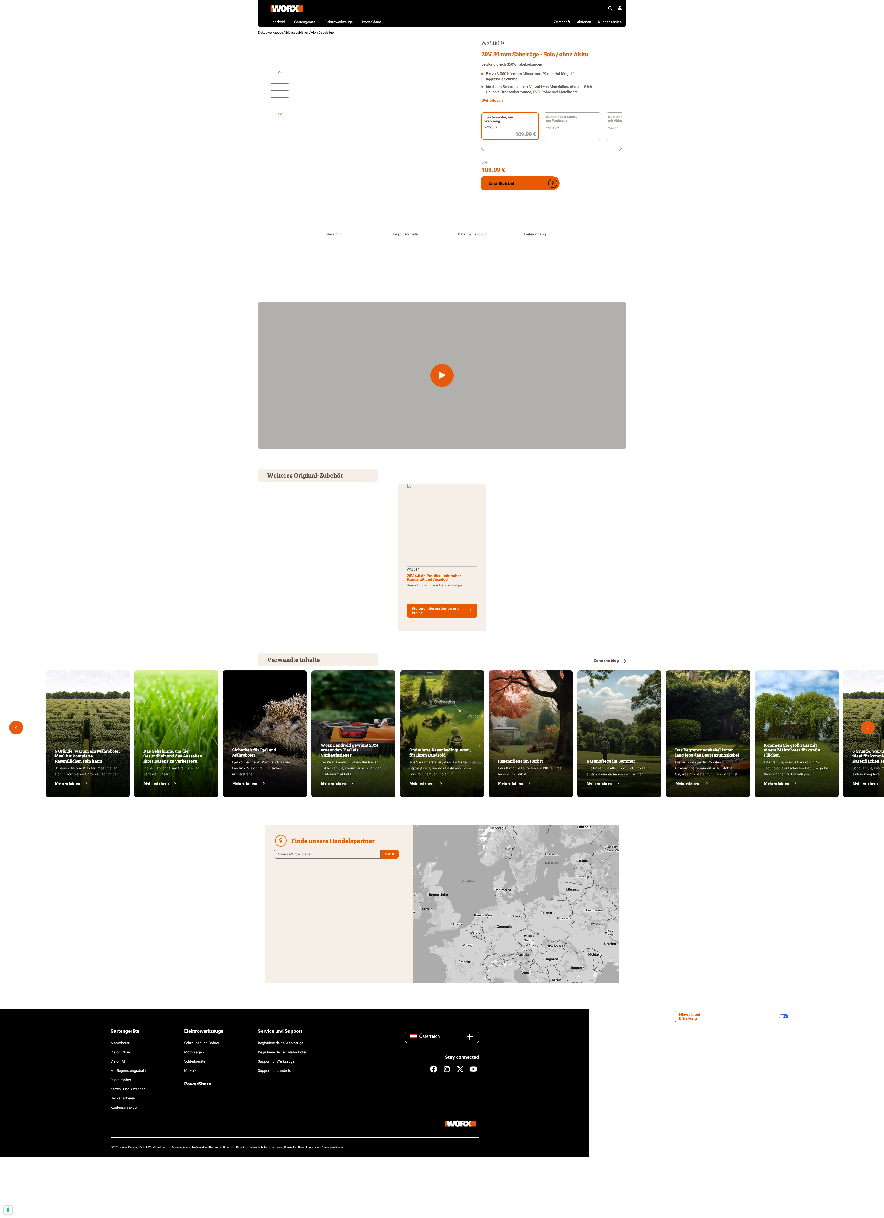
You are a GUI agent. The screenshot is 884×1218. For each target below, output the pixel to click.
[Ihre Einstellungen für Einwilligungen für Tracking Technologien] (8, 1210)
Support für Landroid (274, 1070)
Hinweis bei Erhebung (689, 1016)
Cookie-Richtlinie (294, 1147)
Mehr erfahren (67, 783)
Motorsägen (194, 1052)
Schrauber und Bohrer (201, 1043)
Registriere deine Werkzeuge (280, 1043)
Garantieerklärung (332, 1147)
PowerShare (197, 1084)
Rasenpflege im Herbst (520, 761)
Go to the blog (607, 660)
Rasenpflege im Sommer (611, 761)
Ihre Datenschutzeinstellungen (748, 1016)
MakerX (190, 1070)
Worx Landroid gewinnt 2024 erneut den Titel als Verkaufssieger (349, 750)
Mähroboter (119, 1043)
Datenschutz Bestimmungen (265, 1147)
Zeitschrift (562, 22)
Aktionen (584, 22)
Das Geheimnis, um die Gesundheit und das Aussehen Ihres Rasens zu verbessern (172, 756)
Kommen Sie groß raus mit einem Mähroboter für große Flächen (792, 750)
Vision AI (117, 1061)
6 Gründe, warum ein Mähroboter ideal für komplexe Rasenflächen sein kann (87, 756)
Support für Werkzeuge (276, 1061)
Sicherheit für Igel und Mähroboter (254, 752)
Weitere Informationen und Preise (436, 610)
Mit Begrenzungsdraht (128, 1070)
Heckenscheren (122, 1098)
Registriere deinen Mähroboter (282, 1052)
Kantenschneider (124, 1107)
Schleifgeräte (194, 1061)
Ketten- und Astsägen (127, 1089)
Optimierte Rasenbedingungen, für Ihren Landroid (440, 752)
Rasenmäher (120, 1080)
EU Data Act (239, 1147)
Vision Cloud (120, 1052)
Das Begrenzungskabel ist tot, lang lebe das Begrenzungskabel (707, 752)
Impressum (313, 1147)
